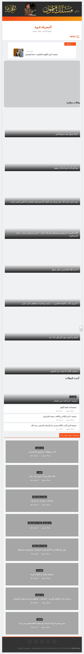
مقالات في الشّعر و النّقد (39, 546)
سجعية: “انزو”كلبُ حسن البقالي (65, 401)
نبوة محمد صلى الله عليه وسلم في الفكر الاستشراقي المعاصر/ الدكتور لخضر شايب (44, 202)
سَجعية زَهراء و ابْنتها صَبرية (42, 574)
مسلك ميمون (70, 411)
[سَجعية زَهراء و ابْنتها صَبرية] (42, 584)
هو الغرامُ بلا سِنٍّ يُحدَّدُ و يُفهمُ (66, 168)
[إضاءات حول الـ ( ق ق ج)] (42, 511)
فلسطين (39, 619)
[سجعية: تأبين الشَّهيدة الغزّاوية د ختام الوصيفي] (18, 53)
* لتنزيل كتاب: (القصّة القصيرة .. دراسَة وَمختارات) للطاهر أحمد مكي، (49, 303)
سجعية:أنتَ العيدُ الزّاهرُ (68, 407)
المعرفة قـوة (43, 27)
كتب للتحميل (39, 448)
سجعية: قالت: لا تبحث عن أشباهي (64, 371)
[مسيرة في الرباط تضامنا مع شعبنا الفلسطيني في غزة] (42, 633)
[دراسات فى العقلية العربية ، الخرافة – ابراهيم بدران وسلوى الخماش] (42, 609)
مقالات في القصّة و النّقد (39, 497)
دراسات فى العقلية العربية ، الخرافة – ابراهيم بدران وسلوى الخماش (42, 599)
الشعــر (39, 472)
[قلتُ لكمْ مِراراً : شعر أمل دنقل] (42, 486)
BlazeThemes (76, 648)
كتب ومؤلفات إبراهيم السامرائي (42, 452)
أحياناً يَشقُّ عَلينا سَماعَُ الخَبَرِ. (66, 134)
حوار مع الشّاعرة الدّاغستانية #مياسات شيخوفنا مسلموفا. (42, 550)
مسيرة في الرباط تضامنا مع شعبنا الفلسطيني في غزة (42, 623)
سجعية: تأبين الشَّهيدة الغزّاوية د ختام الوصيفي (41, 54)
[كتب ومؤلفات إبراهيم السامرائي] (42, 462)
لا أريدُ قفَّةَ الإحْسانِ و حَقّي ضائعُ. (65, 270)
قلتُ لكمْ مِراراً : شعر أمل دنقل (42, 476)
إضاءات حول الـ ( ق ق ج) (42, 501)
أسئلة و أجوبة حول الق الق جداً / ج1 (63, 337)
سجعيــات (73, 397)
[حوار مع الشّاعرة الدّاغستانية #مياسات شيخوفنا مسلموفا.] (42, 560)
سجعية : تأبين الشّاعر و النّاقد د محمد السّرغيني (59, 416)
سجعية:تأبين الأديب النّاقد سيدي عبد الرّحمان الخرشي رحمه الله (53, 425)
